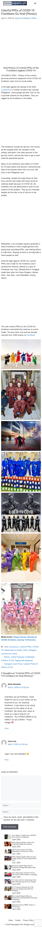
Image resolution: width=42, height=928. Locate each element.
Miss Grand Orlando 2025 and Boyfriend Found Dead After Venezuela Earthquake (24, 897)
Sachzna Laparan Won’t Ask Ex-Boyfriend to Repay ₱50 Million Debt (24, 866)
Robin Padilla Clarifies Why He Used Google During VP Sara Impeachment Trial (24, 858)
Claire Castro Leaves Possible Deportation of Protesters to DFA (22, 850)
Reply (7, 728)
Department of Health (13, 650)
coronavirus (6, 90)
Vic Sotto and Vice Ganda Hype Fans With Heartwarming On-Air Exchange (24, 881)
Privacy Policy (28, 920)
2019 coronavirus (11, 647)
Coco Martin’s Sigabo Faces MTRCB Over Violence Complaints (24, 836)
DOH (25, 650)
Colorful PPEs (25, 647)
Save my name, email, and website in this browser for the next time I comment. (21, 818)
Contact (18, 920)
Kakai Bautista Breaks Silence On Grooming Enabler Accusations (23, 843)
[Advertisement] (21, 45)
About (11, 920)
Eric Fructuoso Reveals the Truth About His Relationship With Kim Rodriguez (22, 888)
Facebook (31, 335)
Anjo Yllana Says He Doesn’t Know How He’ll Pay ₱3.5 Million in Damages (24, 873)
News (34, 18)
